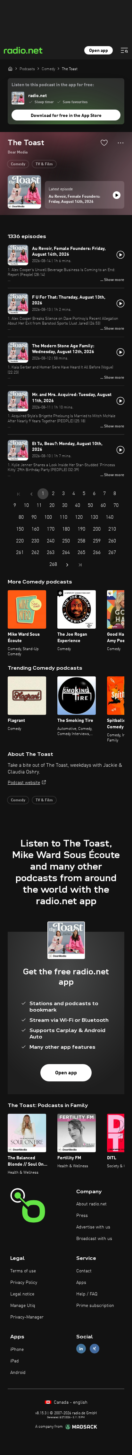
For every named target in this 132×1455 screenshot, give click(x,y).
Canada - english (70, 1402)
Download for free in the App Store (66, 115)
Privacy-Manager (27, 1317)
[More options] (120, 143)
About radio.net (91, 1204)
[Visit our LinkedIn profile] (81, 1348)
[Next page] (67, 565)
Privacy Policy (23, 1282)
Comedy (18, 164)
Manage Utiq (22, 1305)
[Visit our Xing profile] (94, 1348)
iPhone (17, 1349)
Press (82, 1215)
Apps (81, 1282)
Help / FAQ (86, 1294)
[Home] (10, 68)
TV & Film (44, 164)
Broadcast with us (94, 1238)
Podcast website (24, 783)
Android (18, 1372)
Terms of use (23, 1271)
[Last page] (80, 565)
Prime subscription (95, 1305)
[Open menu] (124, 50)
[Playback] (116, 195)
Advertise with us (93, 1227)
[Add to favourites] (104, 142)
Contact (84, 1271)
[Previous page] (31, 494)
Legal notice (22, 1294)
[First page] (18, 494)
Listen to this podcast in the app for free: (53, 85)
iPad (14, 1361)
